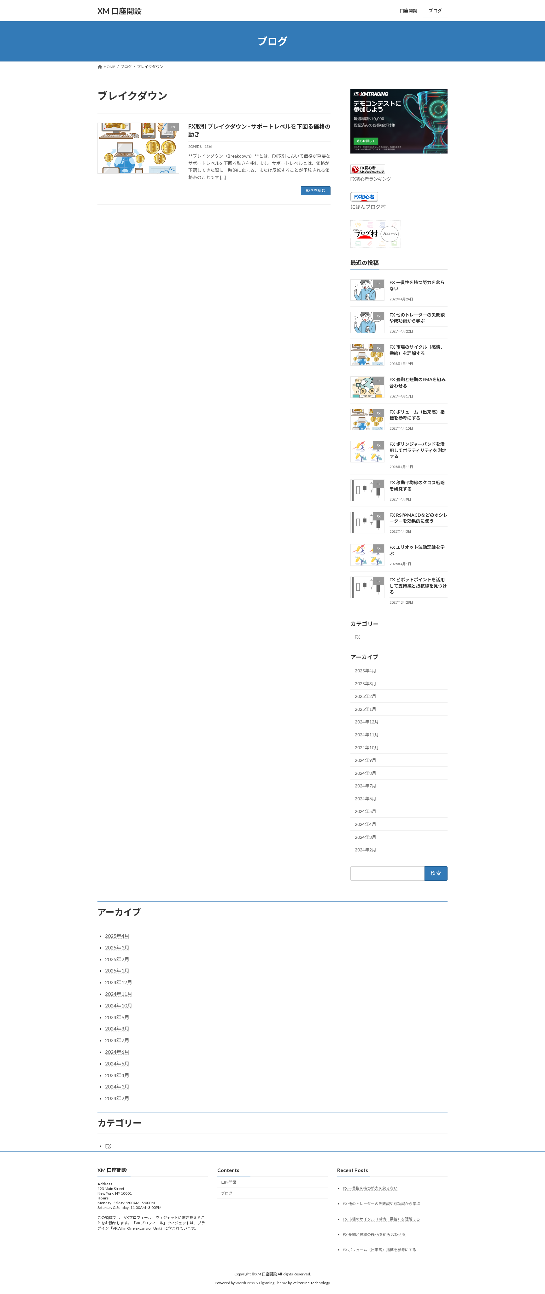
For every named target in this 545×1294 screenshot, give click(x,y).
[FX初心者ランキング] (367, 172)
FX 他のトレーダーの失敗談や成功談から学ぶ (381, 1203)
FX (357, 637)
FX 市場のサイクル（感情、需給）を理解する (381, 1219)
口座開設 (228, 1182)
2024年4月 (365, 824)
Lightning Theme (273, 1282)
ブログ (226, 1193)
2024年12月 (367, 722)
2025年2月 (365, 696)
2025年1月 (365, 709)
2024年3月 (365, 837)
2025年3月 (365, 683)
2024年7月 (365, 785)
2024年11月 (367, 734)
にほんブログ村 (368, 207)
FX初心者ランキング (370, 179)
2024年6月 (365, 798)
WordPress (245, 1282)
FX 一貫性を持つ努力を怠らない (370, 1188)
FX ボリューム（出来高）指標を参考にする (379, 1250)
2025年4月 (365, 670)
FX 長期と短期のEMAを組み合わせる (374, 1234)
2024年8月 (365, 773)
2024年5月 (365, 811)
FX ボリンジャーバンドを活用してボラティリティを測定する (418, 450)
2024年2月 (365, 849)
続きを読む (315, 190)
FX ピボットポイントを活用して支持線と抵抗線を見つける (418, 586)
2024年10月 (367, 747)
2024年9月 (365, 760)
